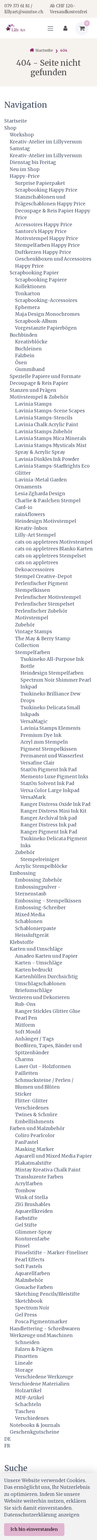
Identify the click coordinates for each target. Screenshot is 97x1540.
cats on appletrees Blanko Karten (54, 549)
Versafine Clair (37, 763)
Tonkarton (27, 294)
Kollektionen (30, 287)
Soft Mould (27, 1032)
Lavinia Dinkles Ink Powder (47, 459)
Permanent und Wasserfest (52, 756)
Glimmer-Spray (33, 1232)
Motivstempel (31, 618)
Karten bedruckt (34, 970)
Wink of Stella (31, 1197)
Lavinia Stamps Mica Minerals (50, 438)
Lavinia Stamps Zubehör (43, 432)
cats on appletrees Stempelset (50, 556)
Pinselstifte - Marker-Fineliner (51, 1253)
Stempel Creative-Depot (43, 576)
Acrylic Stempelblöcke (41, 866)
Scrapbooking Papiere (41, 280)
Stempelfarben (32, 652)
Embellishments (34, 1122)
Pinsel (22, 1246)
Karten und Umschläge (36, 949)
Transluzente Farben (39, 1177)
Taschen (25, 1411)
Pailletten (26, 1073)
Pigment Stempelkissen (48, 749)
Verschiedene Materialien (40, 1384)
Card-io (23, 507)
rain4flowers (30, 514)
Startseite (15, 121)
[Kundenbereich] (65, 28)
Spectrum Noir (32, 1308)
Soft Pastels (28, 1266)
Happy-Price (25, 176)
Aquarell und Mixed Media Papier (53, 1156)
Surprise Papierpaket (40, 183)
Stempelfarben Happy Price (47, 245)
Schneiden (27, 1342)
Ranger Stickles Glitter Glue (47, 1011)
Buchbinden (23, 335)
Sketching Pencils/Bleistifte (47, 1294)
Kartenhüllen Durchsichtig (46, 977)
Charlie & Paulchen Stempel (48, 501)
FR (7, 1446)
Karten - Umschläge (38, 963)
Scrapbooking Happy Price (46, 190)
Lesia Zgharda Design (40, 494)
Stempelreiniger (39, 859)
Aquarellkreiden (34, 1211)
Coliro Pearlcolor (35, 1135)
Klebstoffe (22, 942)
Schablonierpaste (35, 928)
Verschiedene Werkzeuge (44, 1377)
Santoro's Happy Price (41, 231)
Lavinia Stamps (33, 404)
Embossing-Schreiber (40, 908)
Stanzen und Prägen (33, 390)
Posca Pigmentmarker (41, 1322)
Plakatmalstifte (33, 1163)
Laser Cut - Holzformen (43, 1066)
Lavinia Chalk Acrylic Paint (46, 425)
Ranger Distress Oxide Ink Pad (55, 804)
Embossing (23, 873)
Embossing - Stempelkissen (48, 901)
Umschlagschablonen (40, 984)
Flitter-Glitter (31, 1101)
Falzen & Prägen (34, 1349)
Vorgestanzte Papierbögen (46, 328)
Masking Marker (34, 1149)
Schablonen (29, 921)
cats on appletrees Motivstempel (53, 542)
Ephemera (27, 307)
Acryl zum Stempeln (44, 742)
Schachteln (28, 1404)
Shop (10, 128)
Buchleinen (28, 349)
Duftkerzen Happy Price (43, 252)
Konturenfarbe (32, 1239)
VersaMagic (33, 721)
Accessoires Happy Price (43, 225)
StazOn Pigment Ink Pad (48, 770)
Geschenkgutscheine (34, 1432)
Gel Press (26, 1315)
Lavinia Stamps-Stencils (43, 418)
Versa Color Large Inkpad (49, 790)
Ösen (21, 363)
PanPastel (26, 1142)
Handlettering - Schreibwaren (45, 1329)
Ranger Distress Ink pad (48, 825)
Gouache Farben (34, 1287)
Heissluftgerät (32, 935)
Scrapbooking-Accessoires (46, 300)
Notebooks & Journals (35, 1425)
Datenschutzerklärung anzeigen (41, 1515)
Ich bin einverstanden (34, 1529)
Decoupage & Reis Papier (39, 383)
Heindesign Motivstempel (45, 521)
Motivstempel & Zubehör (39, 397)
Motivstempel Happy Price (46, 238)
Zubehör (25, 625)
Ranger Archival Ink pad (48, 818)
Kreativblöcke (31, 342)
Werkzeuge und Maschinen (41, 1335)
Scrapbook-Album (36, 321)
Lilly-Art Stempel (35, 535)
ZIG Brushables (32, 1204)
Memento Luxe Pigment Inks (54, 777)
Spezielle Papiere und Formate (45, 376)
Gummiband (29, 369)
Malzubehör (29, 1280)
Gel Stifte (26, 1225)
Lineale (24, 1363)
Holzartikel (28, 1391)
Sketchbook (29, 1301)
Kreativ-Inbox (31, 528)
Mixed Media (30, 915)
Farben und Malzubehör (37, 1128)
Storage (24, 1370)
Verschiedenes (32, 1108)
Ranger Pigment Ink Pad (48, 832)
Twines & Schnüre (36, 1115)
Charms (24, 1059)
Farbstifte (26, 1218)
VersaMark (33, 797)
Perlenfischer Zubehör (41, 611)
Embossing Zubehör (38, 880)
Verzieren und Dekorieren (40, 997)
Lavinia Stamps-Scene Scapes (50, 411)
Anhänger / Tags (34, 1039)
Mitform (25, 1025)
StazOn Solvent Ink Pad (47, 783)
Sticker (23, 1094)
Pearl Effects (29, 1260)
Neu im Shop (25, 169)
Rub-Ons (25, 1004)
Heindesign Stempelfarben (52, 673)
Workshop (22, 135)
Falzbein (24, 356)
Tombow (25, 1191)
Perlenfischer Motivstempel (48, 597)
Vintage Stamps (33, 632)
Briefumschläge (33, 990)
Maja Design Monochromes (47, 314)
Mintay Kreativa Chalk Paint (48, 1170)
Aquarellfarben (32, 1273)
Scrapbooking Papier (34, 273)
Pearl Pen (26, 1018)
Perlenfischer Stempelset (44, 604)
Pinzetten (26, 1356)
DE (7, 1439)
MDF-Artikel (29, 1398)
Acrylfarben (29, 1184)
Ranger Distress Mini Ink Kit (53, 811)
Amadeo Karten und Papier (46, 956)
